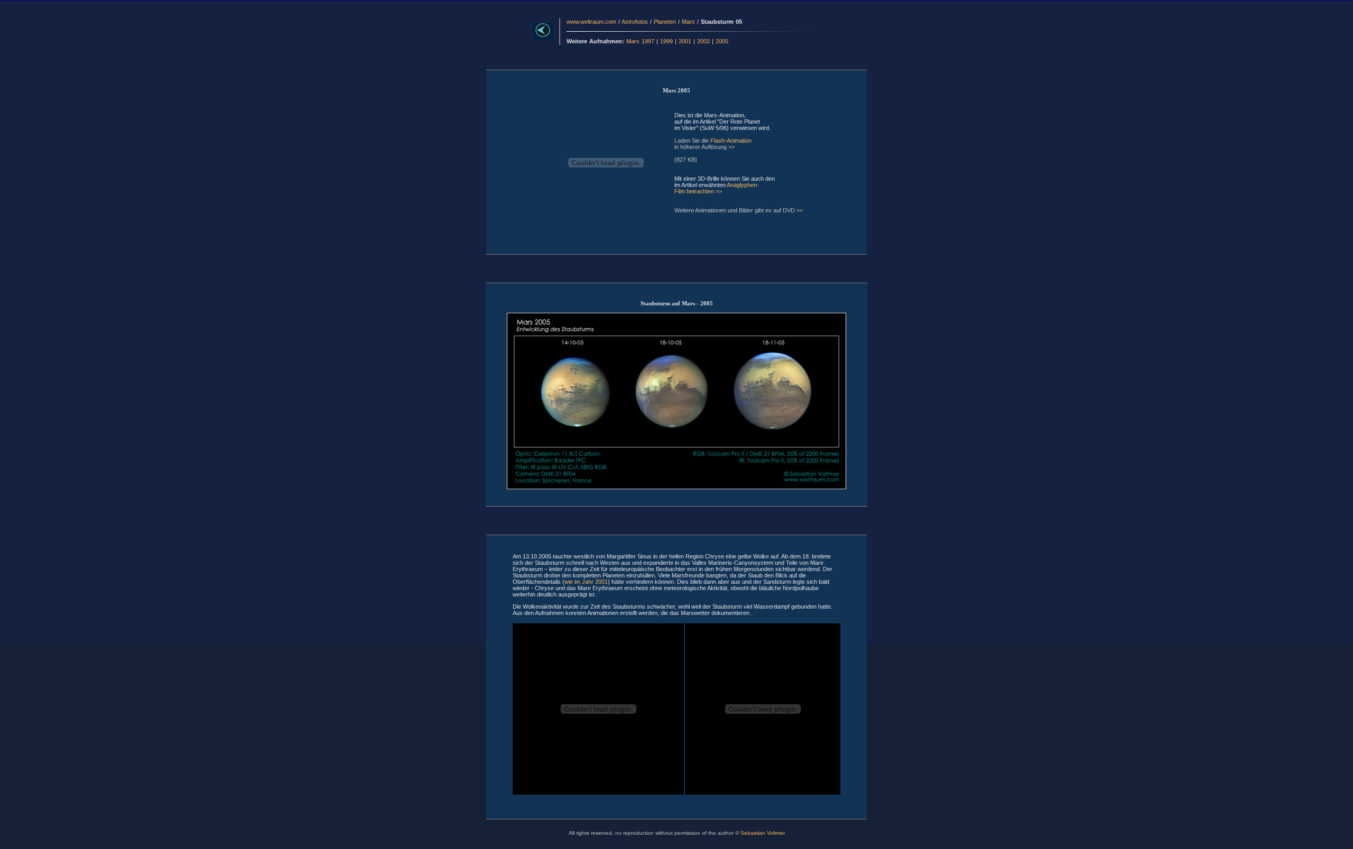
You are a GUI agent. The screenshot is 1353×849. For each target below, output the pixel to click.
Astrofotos (635, 21)
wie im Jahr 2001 (586, 582)
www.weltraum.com (591, 21)
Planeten (665, 21)
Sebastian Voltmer (762, 833)
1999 (666, 41)
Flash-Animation (731, 140)
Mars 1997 (640, 41)
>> (731, 147)
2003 (703, 41)
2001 (685, 41)
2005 (722, 41)
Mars (688, 21)
